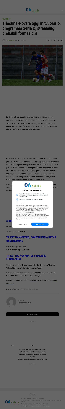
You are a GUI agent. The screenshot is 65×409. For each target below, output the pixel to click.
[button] (32, 203)
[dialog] (32, 204)
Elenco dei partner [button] (30, 212)
